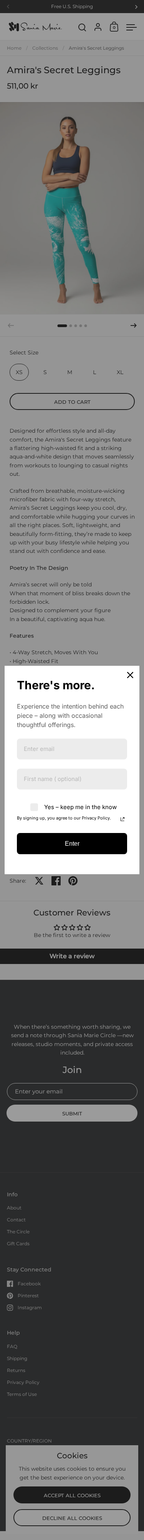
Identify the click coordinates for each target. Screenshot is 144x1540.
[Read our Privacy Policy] (122, 819)
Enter (72, 843)
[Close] (130, 675)
